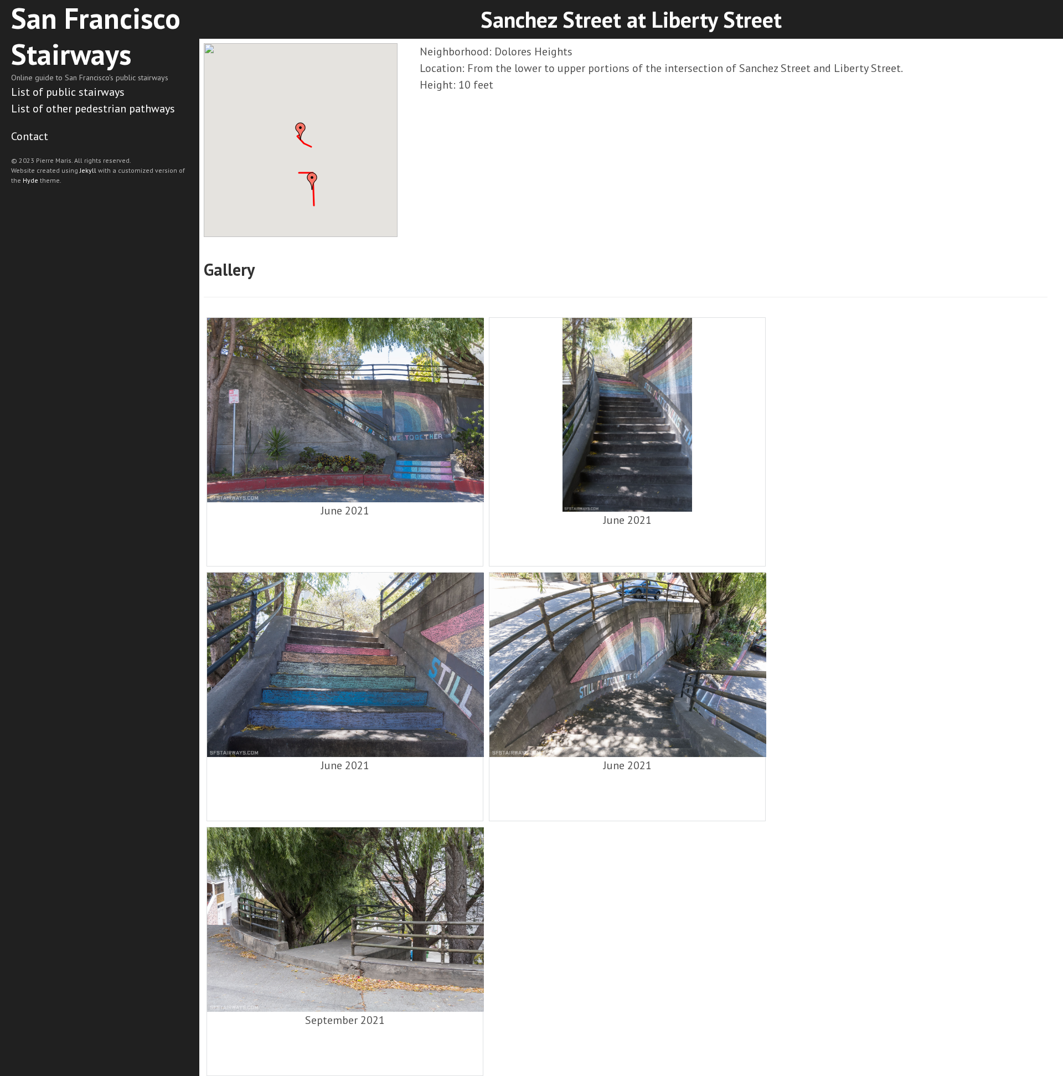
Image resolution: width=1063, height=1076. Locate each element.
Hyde (30, 180)
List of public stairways (68, 92)
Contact (29, 136)
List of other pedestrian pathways (93, 108)
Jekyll (88, 170)
